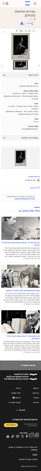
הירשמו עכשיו (11, 425)
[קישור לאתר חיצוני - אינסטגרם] (17, 436)
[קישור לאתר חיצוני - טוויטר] (22, 436)
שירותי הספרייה (28, 365)
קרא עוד (22, 410)
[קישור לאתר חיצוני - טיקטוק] (12, 436)
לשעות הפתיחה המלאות (28, 459)
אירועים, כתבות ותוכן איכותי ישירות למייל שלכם (31, 425)
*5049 (35, 454)
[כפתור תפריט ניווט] (35, 3)
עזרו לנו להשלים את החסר (25, 199)
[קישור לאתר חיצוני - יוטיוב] (7, 436)
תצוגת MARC (33, 187)
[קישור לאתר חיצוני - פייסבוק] (27, 436)
